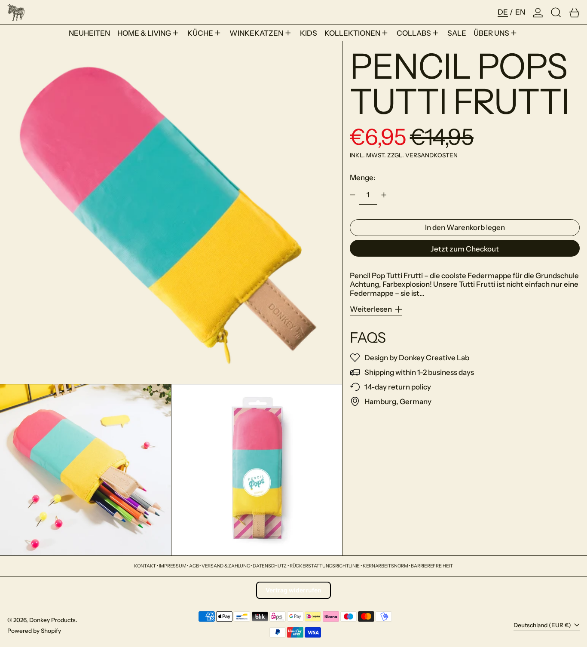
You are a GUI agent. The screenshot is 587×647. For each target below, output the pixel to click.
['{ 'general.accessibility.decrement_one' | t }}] (352, 195)
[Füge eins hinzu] (383, 195)
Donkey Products (52, 619)
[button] (556, 12)
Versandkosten (431, 155)
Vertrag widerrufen (293, 590)
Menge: (363, 177)
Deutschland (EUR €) (543, 625)
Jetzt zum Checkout (465, 249)
